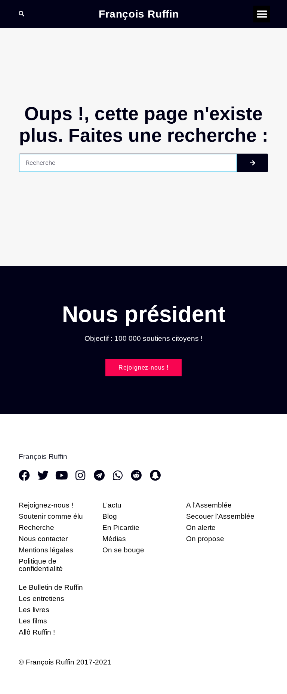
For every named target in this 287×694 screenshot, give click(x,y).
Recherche (36, 527)
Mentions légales (46, 550)
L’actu (111, 505)
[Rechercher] (252, 163)
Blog (109, 516)
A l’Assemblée (209, 505)
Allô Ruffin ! (37, 632)
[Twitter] (43, 475)
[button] (261, 14)
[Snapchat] (155, 475)
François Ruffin (139, 14)
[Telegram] (99, 475)
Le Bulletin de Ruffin (51, 587)
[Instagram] (80, 475)
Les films (33, 621)
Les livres (34, 610)
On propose (205, 539)
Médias (114, 539)
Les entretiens (41, 598)
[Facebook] (24, 475)
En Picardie (120, 527)
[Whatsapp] (117, 475)
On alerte (201, 527)
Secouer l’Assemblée (220, 516)
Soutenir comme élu (51, 516)
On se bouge (123, 550)
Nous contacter (43, 539)
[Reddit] (136, 475)
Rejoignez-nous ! (46, 505)
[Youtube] (61, 475)
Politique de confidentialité (41, 565)
